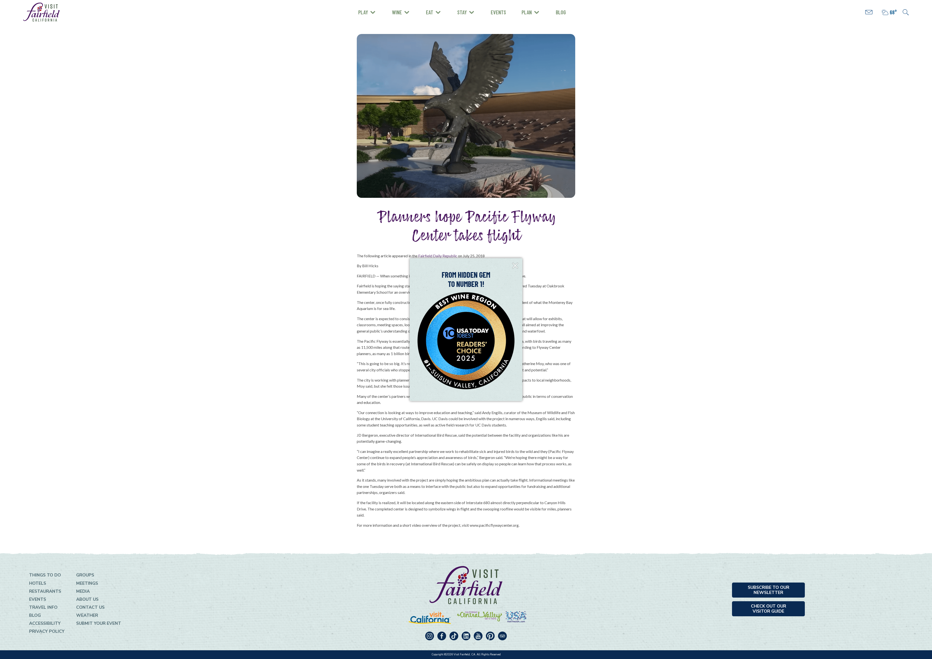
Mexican (369, 7)
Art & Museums (390, 8)
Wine (397, 12)
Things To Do (45, 575)
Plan (527, 12)
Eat (429, 12)
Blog (561, 12)
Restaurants (45, 591)
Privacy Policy (47, 631)
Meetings (87, 583)
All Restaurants (378, 15)
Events (498, 12)
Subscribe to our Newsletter (768, 589)
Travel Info (43, 607)
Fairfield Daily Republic (437, 255)
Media (83, 591)
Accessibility (45, 623)
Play (363, 12)
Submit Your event (98, 623)
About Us (87, 599)
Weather (87, 615)
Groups (85, 575)
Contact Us (90, 607)
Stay (462, 12)
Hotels (37, 583)
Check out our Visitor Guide (768, 608)
